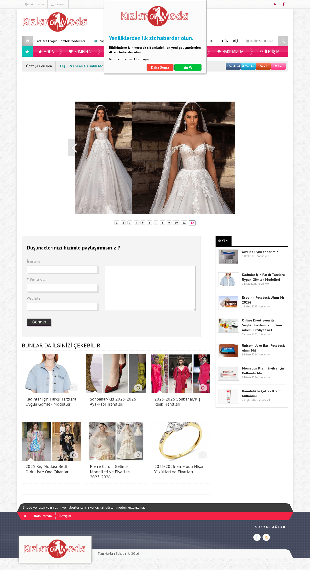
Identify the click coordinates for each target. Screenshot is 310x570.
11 (184, 222)
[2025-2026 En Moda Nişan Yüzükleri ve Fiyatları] (180, 459)
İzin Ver (188, 67)
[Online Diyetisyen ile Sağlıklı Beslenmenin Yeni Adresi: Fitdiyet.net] (228, 331)
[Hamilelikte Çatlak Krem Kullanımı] (228, 402)
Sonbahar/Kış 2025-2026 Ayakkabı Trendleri (113, 401)
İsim (34, 261)
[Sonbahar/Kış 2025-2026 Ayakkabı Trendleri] (116, 391)
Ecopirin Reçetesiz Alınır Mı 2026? (95, 41)
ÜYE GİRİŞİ (231, 41)
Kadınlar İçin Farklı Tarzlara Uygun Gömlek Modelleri (50, 401)
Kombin (81, 51)
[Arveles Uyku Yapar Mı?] (228, 263)
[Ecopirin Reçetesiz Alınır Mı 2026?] (228, 309)
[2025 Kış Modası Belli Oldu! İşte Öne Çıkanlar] (51, 459)
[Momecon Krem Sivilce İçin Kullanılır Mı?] (228, 379)
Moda (48, 51)
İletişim (59, 4)
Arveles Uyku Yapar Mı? (260, 252)
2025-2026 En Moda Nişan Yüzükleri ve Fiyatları (179, 469)
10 (176, 222)
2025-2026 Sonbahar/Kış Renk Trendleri (177, 401)
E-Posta (37, 279)
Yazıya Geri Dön (40, 66)
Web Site (33, 298)
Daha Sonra (160, 67)
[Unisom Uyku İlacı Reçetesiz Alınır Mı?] (228, 357)
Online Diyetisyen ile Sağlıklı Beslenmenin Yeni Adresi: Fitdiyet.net (262, 325)
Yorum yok (263, 256)
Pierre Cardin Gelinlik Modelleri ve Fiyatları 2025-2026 (110, 472)
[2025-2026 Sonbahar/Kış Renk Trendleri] (180, 391)
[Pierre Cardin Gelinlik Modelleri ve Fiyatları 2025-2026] (116, 459)
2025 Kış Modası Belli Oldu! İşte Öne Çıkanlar (47, 469)
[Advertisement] (41, 149)
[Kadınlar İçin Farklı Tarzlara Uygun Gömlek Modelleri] (51, 391)
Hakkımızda (36, 4)
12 (192, 223)
